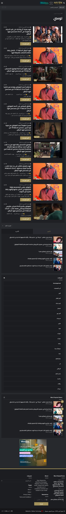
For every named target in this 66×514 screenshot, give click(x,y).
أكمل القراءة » (25, 44)
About (29, 489)
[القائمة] (2, 3)
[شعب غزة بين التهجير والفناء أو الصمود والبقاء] (57, 261)
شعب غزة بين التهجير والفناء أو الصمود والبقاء (40, 259)
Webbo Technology (36, 511)
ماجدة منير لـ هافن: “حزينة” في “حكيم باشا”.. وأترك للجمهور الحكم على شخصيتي (30, 237)
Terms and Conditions (25, 497)
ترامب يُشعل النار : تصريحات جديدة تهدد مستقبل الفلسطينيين (36, 266)
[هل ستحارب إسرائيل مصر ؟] (57, 254)
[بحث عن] (64, 3)
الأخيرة (17, 231)
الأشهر (49, 231)
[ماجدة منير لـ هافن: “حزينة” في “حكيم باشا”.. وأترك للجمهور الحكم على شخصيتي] (57, 239)
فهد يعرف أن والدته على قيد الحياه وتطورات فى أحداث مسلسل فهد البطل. (18, 31)
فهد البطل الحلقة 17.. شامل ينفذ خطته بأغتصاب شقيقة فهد (19, 51)
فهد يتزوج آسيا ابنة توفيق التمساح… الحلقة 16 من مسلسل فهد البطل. (17, 69)
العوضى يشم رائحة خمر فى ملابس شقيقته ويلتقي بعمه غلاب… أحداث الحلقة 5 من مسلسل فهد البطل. (18, 208)
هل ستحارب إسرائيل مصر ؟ (45, 251)
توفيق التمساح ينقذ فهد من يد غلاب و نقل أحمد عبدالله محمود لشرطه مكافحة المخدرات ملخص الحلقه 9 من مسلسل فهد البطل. (17, 148)
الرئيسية (59, 13)
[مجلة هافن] (50, 3)
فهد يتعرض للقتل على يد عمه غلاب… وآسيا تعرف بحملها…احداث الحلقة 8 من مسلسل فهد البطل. (17, 168)
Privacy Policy (27, 494)
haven (28, 27)
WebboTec (28, 511)
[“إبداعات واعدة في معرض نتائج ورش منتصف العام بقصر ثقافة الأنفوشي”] (57, 247)
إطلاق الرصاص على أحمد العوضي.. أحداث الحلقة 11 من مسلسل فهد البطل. (18, 108)
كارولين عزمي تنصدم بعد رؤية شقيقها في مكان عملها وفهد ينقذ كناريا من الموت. (18, 189)
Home (29, 492)
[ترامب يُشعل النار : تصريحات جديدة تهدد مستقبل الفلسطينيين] (57, 268)
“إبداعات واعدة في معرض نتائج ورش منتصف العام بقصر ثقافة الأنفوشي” (33, 244)
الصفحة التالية (8, 225)
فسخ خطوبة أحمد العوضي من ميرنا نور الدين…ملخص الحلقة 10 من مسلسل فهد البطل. (18, 127)
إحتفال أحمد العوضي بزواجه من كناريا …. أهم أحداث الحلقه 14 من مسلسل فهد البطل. (17, 89)
